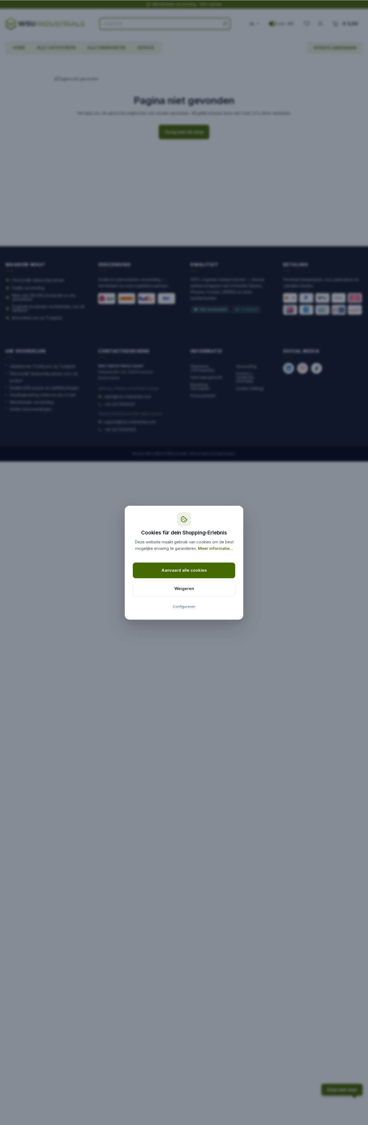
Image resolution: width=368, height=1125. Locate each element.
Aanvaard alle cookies (184, 570)
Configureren (184, 606)
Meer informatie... (215, 548)
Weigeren (184, 588)
